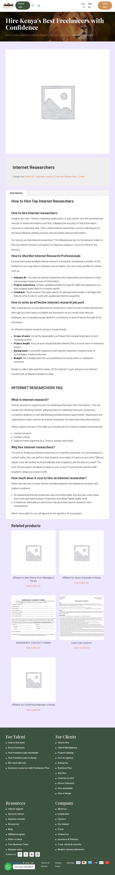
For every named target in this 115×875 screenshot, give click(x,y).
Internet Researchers (60, 35)
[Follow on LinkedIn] (31, 854)
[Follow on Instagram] (37, 854)
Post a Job (21, 5)
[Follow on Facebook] (20, 854)
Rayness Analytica (14, 862)
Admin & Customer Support (34, 35)
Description (16, 193)
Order (16, 35)
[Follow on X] (26, 854)
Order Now (105, 5)
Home (9, 35)
